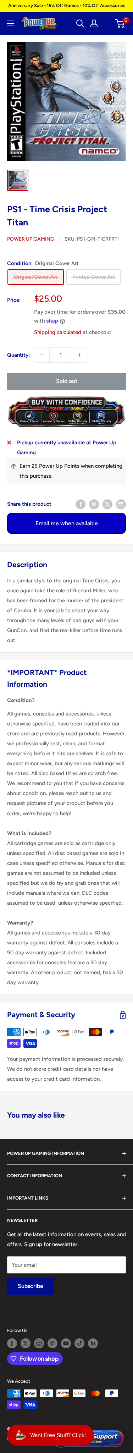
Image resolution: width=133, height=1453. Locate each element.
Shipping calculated (57, 332)
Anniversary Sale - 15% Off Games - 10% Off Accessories (66, 5)
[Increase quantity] (79, 354)
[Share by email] (121, 504)
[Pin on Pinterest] (94, 504)
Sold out (66, 381)
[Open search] (80, 23)
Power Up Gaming (30, 239)
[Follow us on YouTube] (66, 1343)
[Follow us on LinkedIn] (93, 1343)
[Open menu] (10, 23)
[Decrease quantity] (41, 354)
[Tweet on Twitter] (107, 504)
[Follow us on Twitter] (26, 1343)
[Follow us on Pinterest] (52, 1343)
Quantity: (18, 355)
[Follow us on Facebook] (12, 1343)
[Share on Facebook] (80, 504)
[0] (120, 23)
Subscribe (30, 1286)
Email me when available (66, 523)
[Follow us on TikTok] (79, 1343)
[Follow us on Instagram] (39, 1343)
